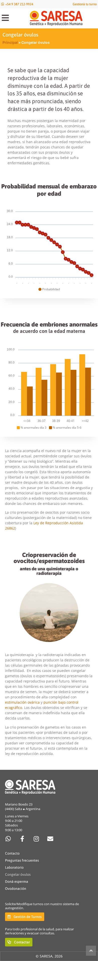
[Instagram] (36, 839)
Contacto (12, 853)
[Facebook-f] (22, 839)
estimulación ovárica (22, 702)
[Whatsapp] (8, 839)
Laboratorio (14, 867)
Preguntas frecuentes (22, 860)
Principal (10, 42)
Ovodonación (15, 889)
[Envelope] (50, 839)
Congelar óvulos (18, 874)
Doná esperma (16, 881)
